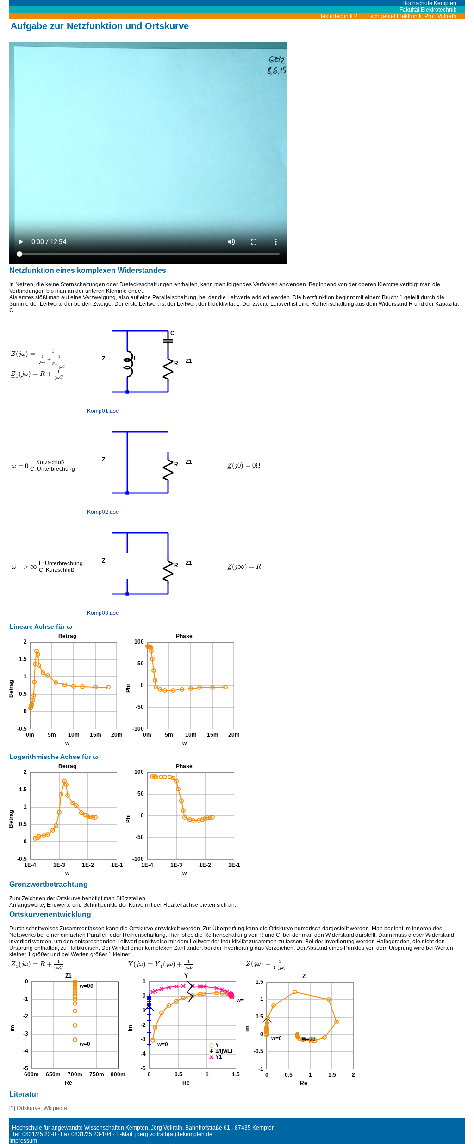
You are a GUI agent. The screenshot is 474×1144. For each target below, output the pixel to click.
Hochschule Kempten (433, 3)
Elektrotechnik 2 (341, 16)
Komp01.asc (102, 411)
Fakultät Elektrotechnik (427, 9)
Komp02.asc (102, 512)
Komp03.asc (102, 613)
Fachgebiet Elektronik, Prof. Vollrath (416, 16)
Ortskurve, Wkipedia (42, 1108)
